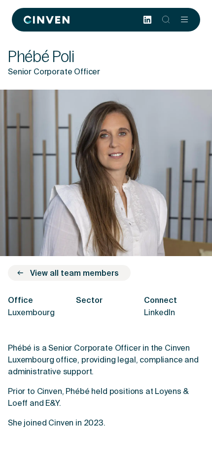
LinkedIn (159, 313)
